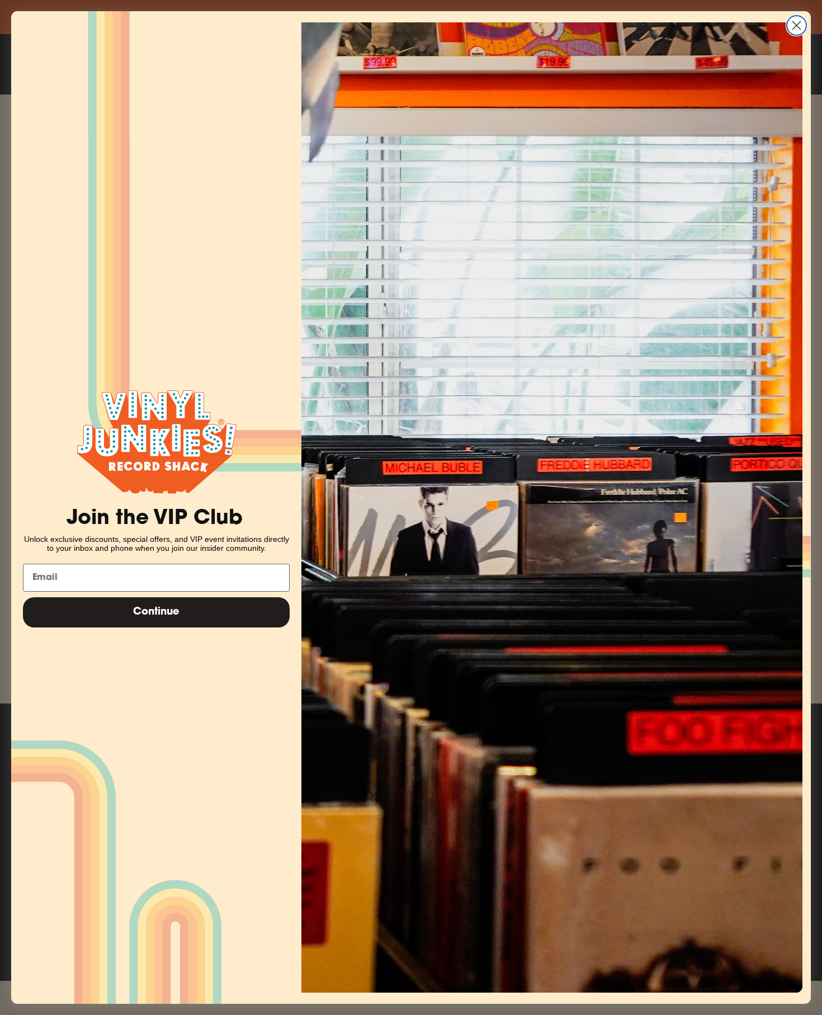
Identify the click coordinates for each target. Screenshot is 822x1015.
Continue (156, 612)
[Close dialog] (796, 25)
